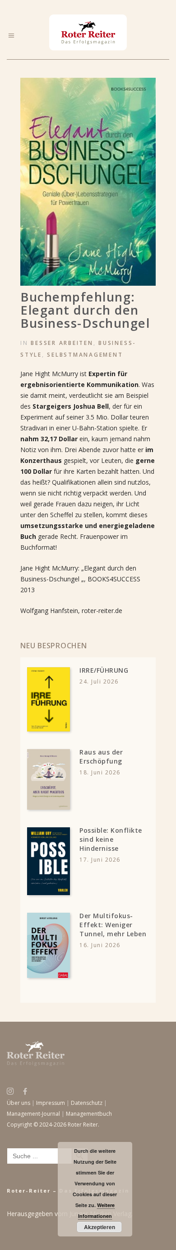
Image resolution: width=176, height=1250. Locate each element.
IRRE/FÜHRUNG (103, 670)
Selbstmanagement (85, 354)
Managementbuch (89, 1114)
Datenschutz (86, 1103)
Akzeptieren (99, 1227)
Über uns (18, 1103)
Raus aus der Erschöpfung (101, 756)
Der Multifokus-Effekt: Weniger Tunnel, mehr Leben (112, 924)
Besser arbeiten (62, 343)
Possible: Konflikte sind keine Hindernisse (110, 839)
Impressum (50, 1103)
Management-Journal (33, 1114)
